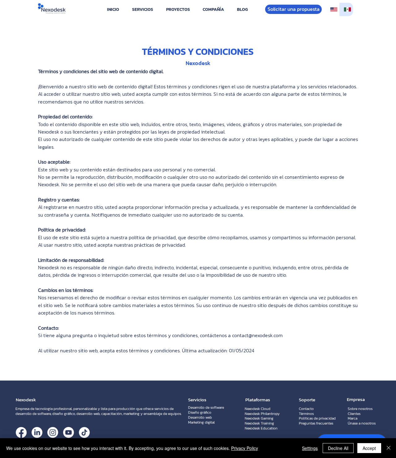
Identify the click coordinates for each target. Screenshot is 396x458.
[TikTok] (84, 432)
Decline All (338, 448)
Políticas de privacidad (317, 418)
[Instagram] (52, 432)
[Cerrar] (388, 448)
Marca (352, 418)
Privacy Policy (244, 448)
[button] (143, 9)
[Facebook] (21, 432)
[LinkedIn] (37, 432)
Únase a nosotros (362, 423)
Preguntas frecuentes (316, 423)
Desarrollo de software (206, 407)
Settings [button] (310, 448)
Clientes (354, 413)
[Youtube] (68, 432)
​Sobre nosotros (360, 409)
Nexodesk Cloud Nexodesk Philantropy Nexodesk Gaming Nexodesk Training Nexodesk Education (262, 418)
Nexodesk (26, 399)
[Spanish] (346, 9)
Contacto (306, 409)
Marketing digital (201, 422)
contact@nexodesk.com (257, 335)
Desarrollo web (200, 417)
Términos (306, 413)
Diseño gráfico (199, 412)
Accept (369, 448)
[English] (332, 9)
